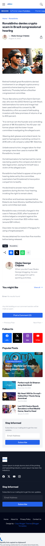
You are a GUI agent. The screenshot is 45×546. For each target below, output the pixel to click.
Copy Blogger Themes (23, 523)
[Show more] (28, 252)
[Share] (40, 37)
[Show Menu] (3, 4)
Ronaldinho (13, 18)
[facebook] (3, 476)
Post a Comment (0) (22, 315)
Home (4, 18)
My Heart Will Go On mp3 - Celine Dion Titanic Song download (30, 395)
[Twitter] (16, 252)
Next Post (37, 323)
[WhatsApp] (22, 252)
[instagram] (19, 476)
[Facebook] (11, 252)
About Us (14, 519)
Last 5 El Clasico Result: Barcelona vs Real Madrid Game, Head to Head (29, 408)
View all (37, 287)
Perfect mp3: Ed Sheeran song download (29, 383)
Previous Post (9, 323)
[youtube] (14, 476)
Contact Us (37, 519)
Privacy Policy (25, 519)
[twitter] (9, 476)
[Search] (41, 4)
